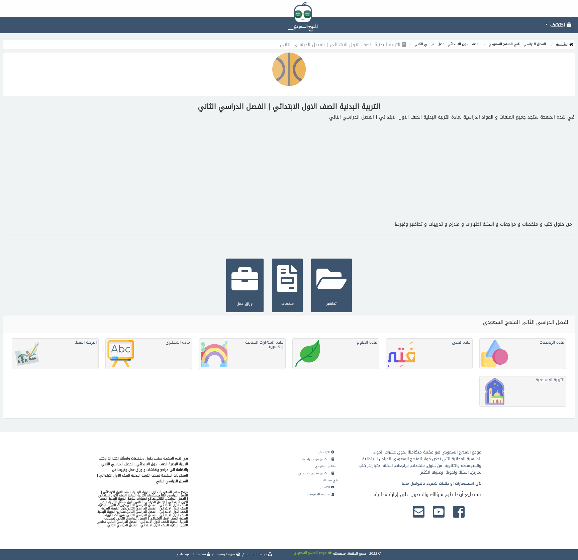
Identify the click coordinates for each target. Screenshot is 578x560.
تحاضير (331, 303)
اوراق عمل (245, 303)
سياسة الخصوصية (319, 494)
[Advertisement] (289, 171)
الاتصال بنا (323, 487)
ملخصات (287, 303)
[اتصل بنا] (418, 512)
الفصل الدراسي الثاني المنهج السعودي (517, 44)
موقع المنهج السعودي (311, 553)
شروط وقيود (225, 554)
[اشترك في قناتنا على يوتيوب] (439, 512)
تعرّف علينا (323, 452)
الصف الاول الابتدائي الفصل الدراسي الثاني (446, 44)
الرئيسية (562, 44)
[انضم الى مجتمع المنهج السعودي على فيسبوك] (459, 512)
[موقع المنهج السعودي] (289, 8)
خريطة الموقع (257, 554)
